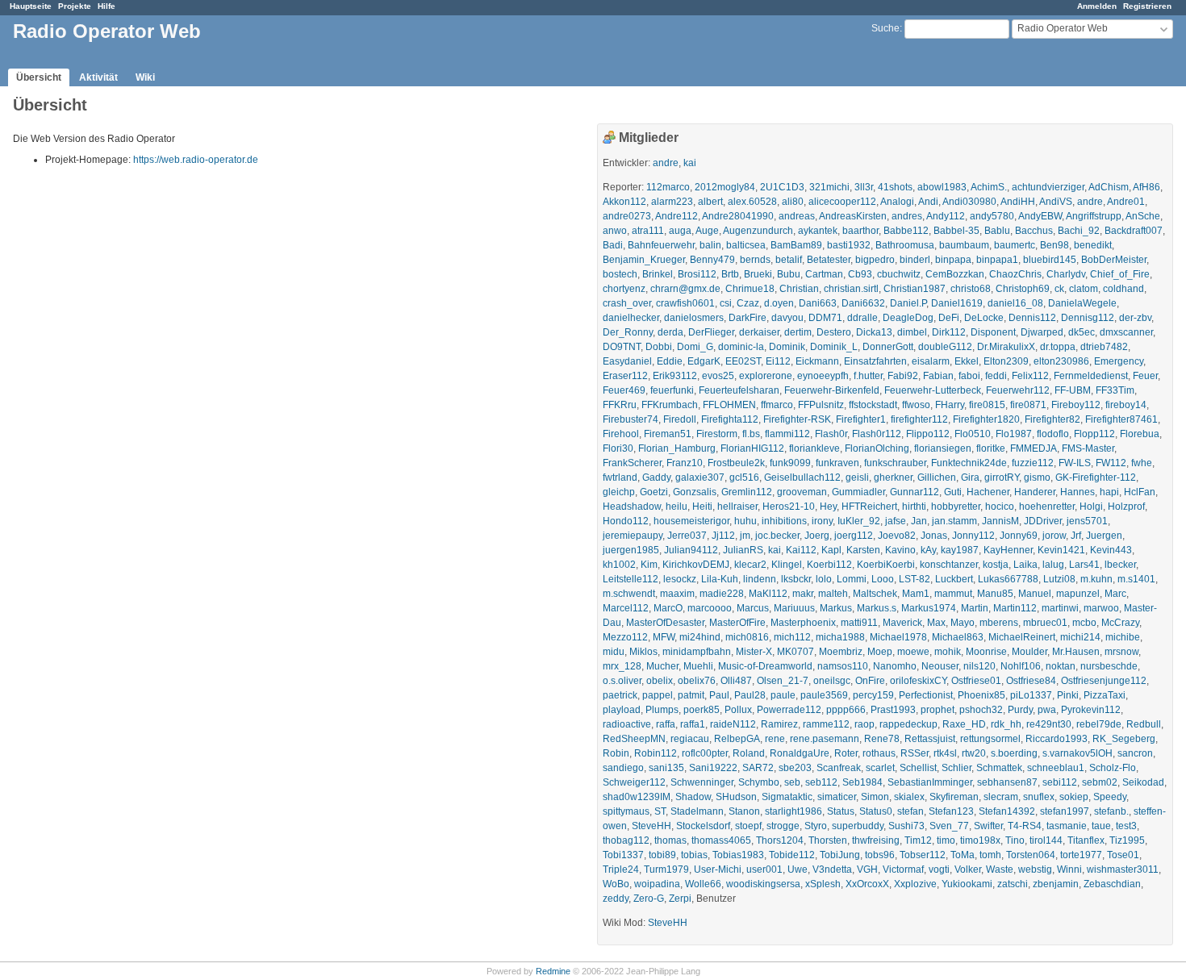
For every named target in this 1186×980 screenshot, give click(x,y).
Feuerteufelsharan (739, 390)
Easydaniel (627, 361)
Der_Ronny (628, 332)
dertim (798, 332)
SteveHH (651, 826)
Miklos (643, 651)
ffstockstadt (873, 405)
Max (936, 622)
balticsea (746, 245)
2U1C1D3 (782, 187)
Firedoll (679, 419)
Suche (885, 28)
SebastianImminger (929, 782)
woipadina (657, 884)
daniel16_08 (1015, 303)
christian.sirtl (851, 288)
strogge (783, 826)
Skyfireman (954, 797)
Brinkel (657, 274)
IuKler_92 (858, 521)
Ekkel (966, 361)
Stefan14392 (1007, 811)
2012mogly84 (725, 187)
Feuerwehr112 (1018, 390)
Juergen (1104, 535)
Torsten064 (1030, 855)
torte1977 (1081, 855)
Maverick (902, 622)
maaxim (677, 593)
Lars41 (1084, 564)
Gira (970, 477)
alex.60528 (752, 201)
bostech (620, 274)
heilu (676, 506)
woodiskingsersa (763, 884)
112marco (668, 187)
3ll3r (863, 187)
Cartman (824, 274)
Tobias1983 (738, 855)
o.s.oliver (622, 680)
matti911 (859, 622)
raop (864, 724)
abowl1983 (942, 187)
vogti (939, 869)
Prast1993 (893, 709)
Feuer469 (624, 390)
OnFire (870, 680)
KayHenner (1008, 550)
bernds (755, 259)
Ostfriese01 (976, 680)
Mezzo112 (625, 637)
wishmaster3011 (1123, 869)
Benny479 (712, 259)
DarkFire (747, 317)
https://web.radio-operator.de (195, 159)
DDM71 (825, 317)
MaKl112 (768, 593)
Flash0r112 (876, 434)
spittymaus (626, 811)
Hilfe (106, 6)
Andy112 (945, 216)
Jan (919, 521)
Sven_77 (949, 826)
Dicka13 (874, 332)
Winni (1069, 869)
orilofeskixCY (918, 680)
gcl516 (744, 477)
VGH (867, 869)
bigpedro (875, 259)
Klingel (786, 564)
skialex (909, 797)
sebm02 (1099, 782)
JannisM (1000, 521)
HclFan (1139, 492)
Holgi (1091, 506)
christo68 (970, 288)
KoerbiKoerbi (886, 564)
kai (689, 163)
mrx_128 (622, 666)
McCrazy (1120, 622)
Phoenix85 (981, 695)
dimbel (912, 332)
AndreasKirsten (853, 216)
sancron (1135, 753)
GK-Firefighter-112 (1095, 477)
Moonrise (986, 651)
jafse (895, 521)
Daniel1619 (957, 303)
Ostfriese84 (1031, 680)
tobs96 (880, 855)
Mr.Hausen (1076, 651)
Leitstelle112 (630, 579)
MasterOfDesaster (665, 622)
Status (840, 811)
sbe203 (795, 768)
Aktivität (98, 77)
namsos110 (842, 666)
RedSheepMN (634, 738)
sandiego (623, 768)
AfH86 (1146, 187)
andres (907, 216)
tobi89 (662, 855)
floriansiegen (942, 448)
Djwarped (1042, 332)
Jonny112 (973, 535)
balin (710, 245)
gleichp (619, 492)
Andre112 (676, 216)
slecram (1000, 797)
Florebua (1139, 434)
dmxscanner (1126, 332)
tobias (694, 855)
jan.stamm (954, 521)
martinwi (1060, 608)
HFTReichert (869, 506)
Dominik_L (834, 346)
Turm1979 (666, 869)
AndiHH (1017, 201)
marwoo (1101, 608)
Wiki (145, 77)
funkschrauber (895, 463)
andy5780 (992, 216)
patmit (691, 695)
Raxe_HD (964, 724)
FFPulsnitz (821, 405)
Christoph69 (1023, 288)
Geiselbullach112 (802, 477)
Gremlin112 (746, 492)
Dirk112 (949, 332)
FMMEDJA (1033, 448)
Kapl (831, 550)
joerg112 (853, 535)
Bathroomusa (904, 245)
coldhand (1123, 288)
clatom (1083, 288)
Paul (719, 695)
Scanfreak (838, 768)
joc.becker (777, 535)
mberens (998, 622)
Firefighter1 (861, 419)
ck (1059, 288)
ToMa (962, 855)
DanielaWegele (1082, 303)
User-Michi (717, 869)
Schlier (956, 768)
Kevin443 (1111, 550)
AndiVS (1055, 201)
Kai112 (801, 550)
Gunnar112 (914, 492)
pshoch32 (981, 709)
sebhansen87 (1007, 782)
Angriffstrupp (1093, 216)
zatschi (1012, 884)
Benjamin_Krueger (644, 259)
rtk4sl (945, 753)
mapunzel (1078, 593)
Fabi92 (902, 376)
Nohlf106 (1020, 666)
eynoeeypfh (823, 376)
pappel (657, 695)
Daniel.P (908, 303)
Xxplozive (915, 884)
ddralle (862, 317)
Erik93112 (675, 376)
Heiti (702, 506)
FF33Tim (1115, 390)
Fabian (938, 376)
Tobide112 (792, 855)
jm (745, 535)
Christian (799, 288)
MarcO (668, 608)
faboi (969, 376)
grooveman (802, 492)
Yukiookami (967, 884)
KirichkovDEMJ (695, 564)
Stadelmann (697, 811)
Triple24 (621, 869)
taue (1101, 826)
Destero (833, 332)
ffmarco (777, 405)
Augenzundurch (758, 230)
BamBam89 (796, 245)
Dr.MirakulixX (1006, 346)
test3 (1126, 826)
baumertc (1014, 245)
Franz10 (684, 463)
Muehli (698, 666)
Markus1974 (928, 608)
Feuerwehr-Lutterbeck (932, 390)
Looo (882, 579)
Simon (875, 797)
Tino (1015, 840)
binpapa (953, 259)
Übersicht (38, 77)
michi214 (1080, 637)
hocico (999, 506)
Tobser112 (923, 855)
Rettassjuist (929, 738)
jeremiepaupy (632, 535)
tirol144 (1046, 840)
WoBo (616, 884)
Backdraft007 (1134, 230)
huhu (745, 521)
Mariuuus (794, 608)
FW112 (1111, 463)
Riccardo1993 (1056, 738)
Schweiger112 (634, 782)
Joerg (816, 535)
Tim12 (918, 840)
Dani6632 (863, 303)
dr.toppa (1057, 346)
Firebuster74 (630, 419)
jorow (1054, 535)
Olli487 (736, 680)
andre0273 (627, 216)
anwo (615, 230)
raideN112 (733, 724)
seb (792, 782)
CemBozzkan (954, 274)
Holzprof (1126, 506)
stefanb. (1111, 811)
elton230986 (1061, 361)
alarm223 (672, 201)
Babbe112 (906, 230)
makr (802, 593)
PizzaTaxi (1104, 695)
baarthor (860, 230)
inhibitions (784, 521)
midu (613, 651)
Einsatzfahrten (875, 361)
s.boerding (1014, 753)
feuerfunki (672, 390)
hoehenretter (1047, 506)
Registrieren (1147, 6)
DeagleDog (908, 317)
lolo (824, 579)
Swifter (988, 826)
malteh (833, 593)
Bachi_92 (1079, 230)
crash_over (627, 303)
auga (680, 230)
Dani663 (818, 303)
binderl (915, 259)
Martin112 (1015, 608)
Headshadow (632, 506)
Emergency (1118, 361)
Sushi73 (906, 826)
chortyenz (624, 288)
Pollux (738, 709)
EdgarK (703, 361)
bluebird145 (1049, 259)
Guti (953, 492)
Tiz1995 (1127, 840)
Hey (828, 506)
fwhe (1141, 463)
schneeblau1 (1055, 768)
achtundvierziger (1048, 187)
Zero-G (648, 898)
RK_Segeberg (1123, 738)
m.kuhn (1096, 579)
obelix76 (697, 680)
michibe (1122, 637)
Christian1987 (914, 288)
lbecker (1120, 564)
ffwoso (916, 405)
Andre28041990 (738, 216)
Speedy (1109, 797)
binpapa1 (997, 259)
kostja (996, 564)
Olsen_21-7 (782, 680)
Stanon (744, 811)
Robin (616, 753)
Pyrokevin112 (1091, 709)
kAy (928, 550)
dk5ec (1081, 332)
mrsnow (1121, 651)
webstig (1035, 869)
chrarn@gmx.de (685, 288)
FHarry (949, 405)
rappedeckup (908, 724)
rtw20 (974, 753)
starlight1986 (793, 811)
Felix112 (1030, 376)
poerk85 (701, 709)
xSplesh (823, 884)
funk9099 (790, 463)
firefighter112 (919, 419)
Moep (879, 651)
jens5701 (1087, 521)
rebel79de (1098, 724)
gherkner (893, 477)
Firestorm (716, 434)
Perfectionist (926, 695)
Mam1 (915, 593)
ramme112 (826, 724)
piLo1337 (1031, 695)
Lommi (852, 579)
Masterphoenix (803, 622)
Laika (1025, 564)
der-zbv (1135, 317)
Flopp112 (1094, 434)
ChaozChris (1015, 274)
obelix (659, 680)
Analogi (897, 201)
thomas (670, 840)
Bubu (788, 274)
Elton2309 (1006, 361)
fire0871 (1028, 405)
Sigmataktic (787, 797)
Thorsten (827, 840)
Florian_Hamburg (677, 448)
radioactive (627, 724)
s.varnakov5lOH (1077, 753)
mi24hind (699, 637)
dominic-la (741, 346)
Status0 (875, 811)
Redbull (1143, 724)
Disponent (993, 332)
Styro (815, 826)
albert (710, 201)
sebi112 (1059, 782)
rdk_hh (1006, 724)
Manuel (1034, 593)
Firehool (621, 434)
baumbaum (964, 245)
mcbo (1084, 622)
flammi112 (787, 434)
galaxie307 (700, 477)
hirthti (914, 506)
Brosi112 (697, 274)
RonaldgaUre (799, 753)
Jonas (934, 535)
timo (946, 840)
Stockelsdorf (703, 826)
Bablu (997, 230)
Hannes (1077, 492)
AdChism (1108, 187)
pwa (1047, 709)
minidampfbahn (696, 651)
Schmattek (999, 768)
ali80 (793, 201)
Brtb (730, 274)
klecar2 (750, 564)
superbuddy (857, 826)
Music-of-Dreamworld (765, 666)
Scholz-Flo (1112, 768)
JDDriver (1043, 521)
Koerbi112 (829, 564)
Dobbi (658, 346)
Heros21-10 (788, 506)
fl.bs (751, 434)
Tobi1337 (623, 855)
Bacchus (1034, 230)
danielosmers (694, 317)
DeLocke (984, 317)
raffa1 (692, 724)
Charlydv (1065, 274)
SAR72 (758, 768)
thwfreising (876, 840)
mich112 (792, 637)
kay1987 (960, 550)
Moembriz (840, 651)
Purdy (1020, 709)
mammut (953, 593)
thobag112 (626, 840)
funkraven (837, 463)
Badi (613, 245)
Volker (967, 869)
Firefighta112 (729, 419)
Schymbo (758, 782)
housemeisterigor (691, 521)
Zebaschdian (1112, 884)
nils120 (979, 666)
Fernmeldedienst (1091, 376)
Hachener (988, 492)
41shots (895, 187)
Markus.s (876, 608)
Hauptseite (31, 6)
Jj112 (723, 535)
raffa (665, 724)
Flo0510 (972, 434)
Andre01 (1126, 201)
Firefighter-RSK (797, 419)
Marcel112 (626, 608)
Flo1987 (1014, 434)
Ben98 (1054, 245)
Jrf (1076, 535)
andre (666, 163)
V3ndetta (832, 869)
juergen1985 (631, 550)
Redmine (553, 971)
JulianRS (743, 550)
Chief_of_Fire (1120, 274)
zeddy (615, 898)
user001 (764, 869)
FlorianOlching (877, 448)
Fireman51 (667, 434)
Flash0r (831, 434)
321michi (829, 187)
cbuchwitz (899, 274)
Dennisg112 (1087, 317)
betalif (788, 259)
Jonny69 (1019, 535)
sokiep (1073, 797)
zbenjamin (1056, 884)
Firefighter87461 (1121, 419)
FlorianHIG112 (752, 448)
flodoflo (1053, 434)
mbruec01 (1045, 622)
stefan (910, 811)
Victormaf (903, 869)
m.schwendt (629, 593)
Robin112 (655, 753)
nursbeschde (1109, 666)
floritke (990, 448)
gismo (1037, 477)
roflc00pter (705, 753)
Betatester (828, 259)
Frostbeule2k (736, 463)
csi (726, 303)
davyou (787, 317)
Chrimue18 (750, 288)
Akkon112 (624, 201)
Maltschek (875, 593)
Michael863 (957, 637)
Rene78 (882, 738)
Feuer (1145, 376)
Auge (707, 230)
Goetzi (654, 492)
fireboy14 (1125, 405)
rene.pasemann (824, 738)
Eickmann (817, 361)
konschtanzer (949, 564)
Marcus (753, 608)
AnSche (1142, 216)
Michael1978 (898, 637)
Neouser (939, 666)
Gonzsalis (694, 492)
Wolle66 (703, 884)
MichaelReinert (1021, 637)
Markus (836, 608)
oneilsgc (831, 680)
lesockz (679, 579)
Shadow (693, 797)
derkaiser (759, 332)
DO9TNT (622, 346)
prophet (937, 709)
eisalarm (931, 361)
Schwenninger (701, 782)
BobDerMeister (1113, 259)
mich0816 (747, 637)
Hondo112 (626, 521)
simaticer (836, 797)
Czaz (748, 303)
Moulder (1029, 651)
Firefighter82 (1052, 419)
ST (660, 811)
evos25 (718, 376)
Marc (1115, 593)
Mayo (962, 622)
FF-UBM (1072, 390)
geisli (857, 477)
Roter (846, 753)
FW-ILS (1075, 463)
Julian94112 (691, 550)
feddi (996, 376)
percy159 (873, 695)
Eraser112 (625, 376)
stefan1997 (1064, 811)
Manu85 (995, 593)
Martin (974, 608)
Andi (928, 201)
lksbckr (796, 579)
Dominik (787, 346)
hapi (1109, 492)
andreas (797, 216)
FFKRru (620, 405)
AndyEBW (1040, 216)
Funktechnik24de (969, 463)
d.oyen (779, 303)
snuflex (1038, 797)
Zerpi (680, 898)
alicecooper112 (842, 201)
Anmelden (1097, 6)
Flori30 (618, 448)
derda (670, 332)
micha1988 (840, 637)
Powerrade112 (789, 709)
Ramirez (779, 724)
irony (822, 521)
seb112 (821, 782)
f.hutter (868, 376)
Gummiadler (858, 492)
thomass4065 (721, 840)
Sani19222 (713, 768)
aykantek (817, 230)
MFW (663, 637)
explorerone (765, 376)
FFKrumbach (669, 405)
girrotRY (1001, 477)
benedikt (1093, 245)
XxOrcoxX (867, 884)
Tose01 (1123, 855)
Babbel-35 (956, 230)
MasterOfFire (737, 622)
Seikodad (1143, 782)
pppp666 (846, 709)
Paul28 (750, 695)
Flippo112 (928, 434)
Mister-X (754, 651)
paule (783, 695)
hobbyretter (955, 506)
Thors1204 (780, 840)
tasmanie (1066, 826)
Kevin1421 (1061, 550)
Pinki (1068, 695)
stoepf (748, 826)
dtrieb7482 (1104, 346)
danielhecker (631, 317)
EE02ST (743, 361)
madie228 (721, 593)
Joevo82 (897, 535)
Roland (749, 753)
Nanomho (895, 666)
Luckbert (954, 579)
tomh (990, 855)
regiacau (689, 738)
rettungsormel (990, 738)
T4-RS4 (1025, 826)
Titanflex (1086, 840)
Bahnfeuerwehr (661, 245)
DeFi (948, 317)
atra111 (648, 230)
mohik (947, 651)
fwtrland (620, 477)
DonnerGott (887, 346)
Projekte (74, 6)
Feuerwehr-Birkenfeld (831, 390)
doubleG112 (945, 346)
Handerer (1034, 492)
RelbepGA (737, 738)
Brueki (758, 274)
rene (775, 738)
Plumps (662, 709)
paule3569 (824, 695)
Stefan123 (951, 811)
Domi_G (695, 346)
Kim (649, 564)
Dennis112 (1032, 317)
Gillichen (936, 477)
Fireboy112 (1075, 405)
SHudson (736, 797)
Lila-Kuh (719, 579)
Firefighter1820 (986, 419)
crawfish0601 (685, 303)
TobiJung (840, 855)
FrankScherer (632, 463)
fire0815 (987, 405)
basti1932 (849, 245)
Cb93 (860, 274)
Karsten (863, 550)
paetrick (620, 695)
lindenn (759, 579)
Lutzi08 (1059, 579)
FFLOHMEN (729, 405)
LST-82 (914, 579)
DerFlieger (711, 332)
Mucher (662, 666)
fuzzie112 (1033, 463)
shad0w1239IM (636, 797)
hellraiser (737, 506)
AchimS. (989, 187)
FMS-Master (1088, 448)
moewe (913, 651)
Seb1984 (862, 782)
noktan (1060, 666)
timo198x (980, 840)
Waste (999, 869)
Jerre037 (687, 535)
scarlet (880, 768)
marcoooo (709, 608)
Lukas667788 (1008, 579)
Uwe (797, 869)
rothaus (879, 753)
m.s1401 (1136, 579)
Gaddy (656, 477)
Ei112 (778, 361)
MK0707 (795, 651)
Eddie (670, 361)
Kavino (900, 550)
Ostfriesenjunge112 (1103, 680)
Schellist (918, 768)
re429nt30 (1048, 724)
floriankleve (814, 448)
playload (622, 709)
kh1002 (619, 564)
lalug (1053, 564)
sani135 (666, 768)
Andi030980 (969, 201)
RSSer (914, 753)
